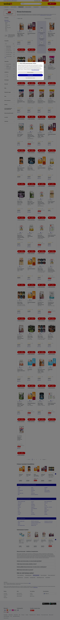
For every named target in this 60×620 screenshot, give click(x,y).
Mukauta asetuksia (30, 72)
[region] (30, 71)
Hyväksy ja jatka (30, 75)
